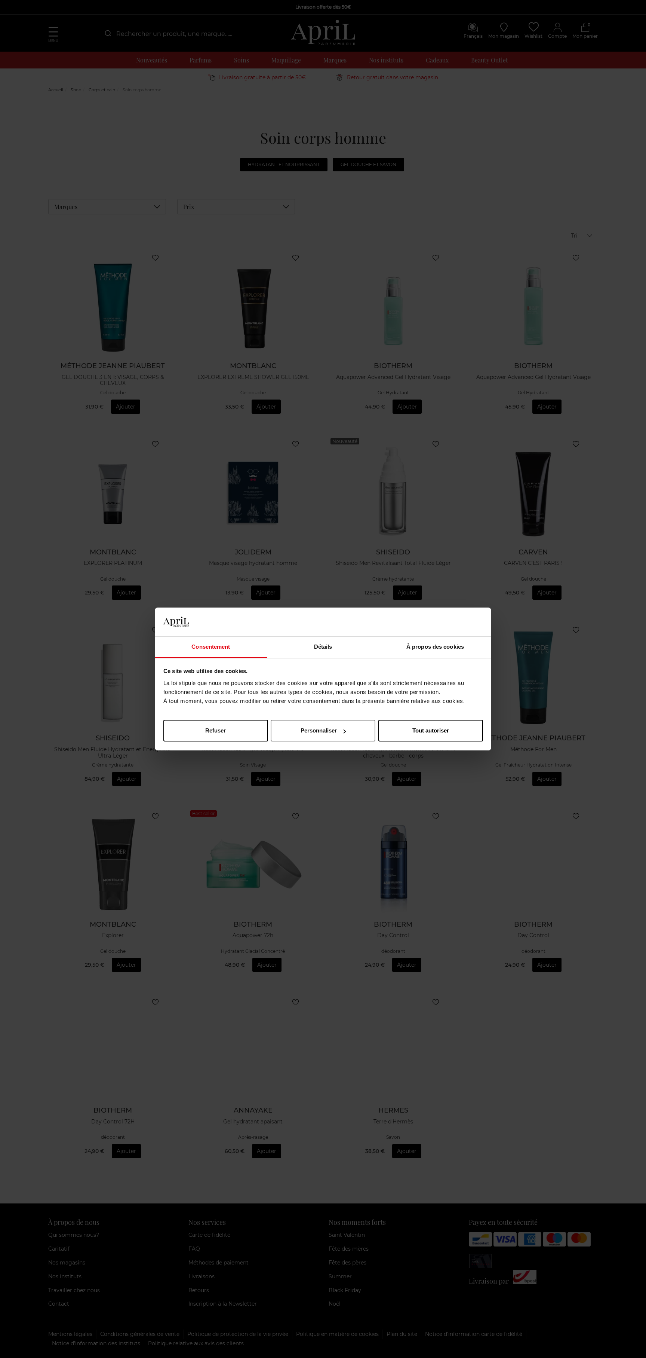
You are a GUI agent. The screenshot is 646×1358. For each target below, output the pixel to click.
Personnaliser (319, 730)
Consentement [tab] (210, 646)
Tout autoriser (430, 730)
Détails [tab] (323, 646)
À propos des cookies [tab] (435, 646)
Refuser (215, 730)
